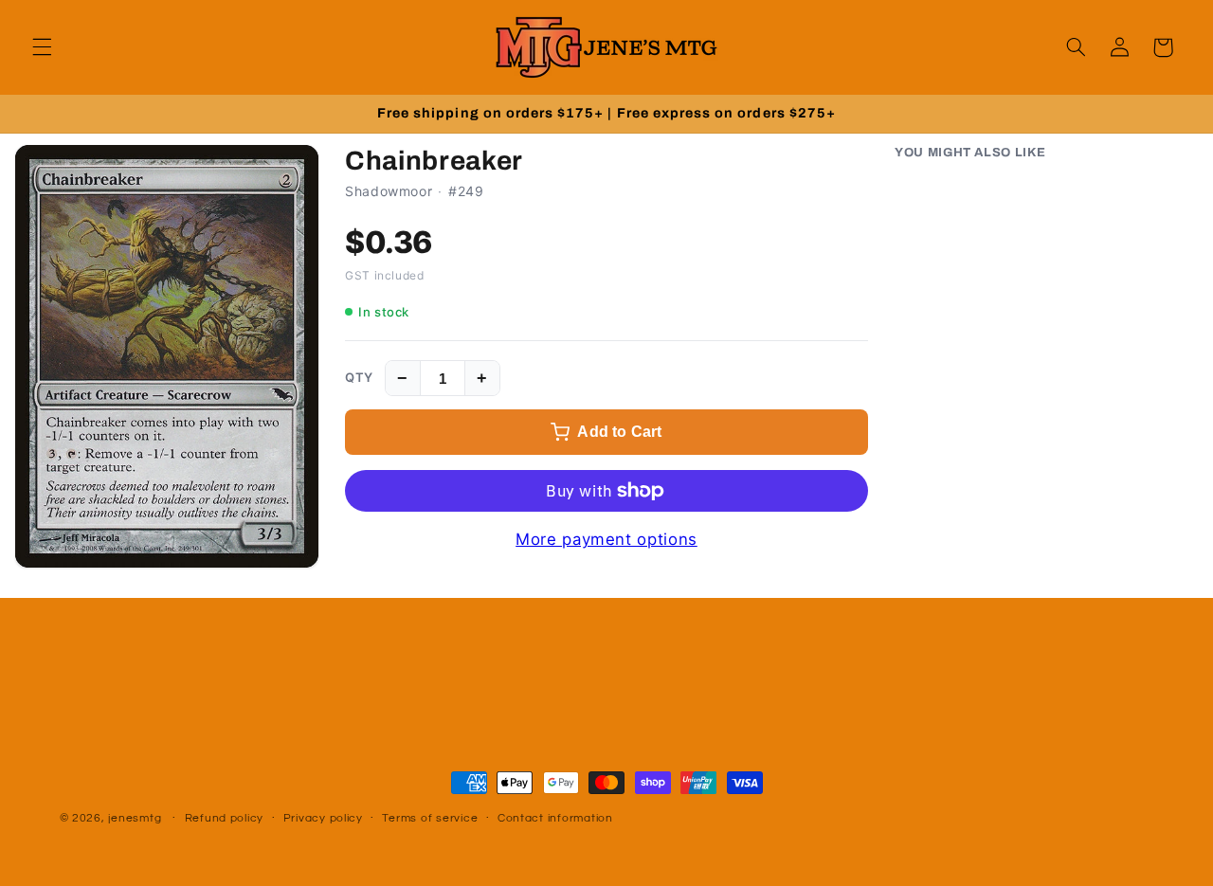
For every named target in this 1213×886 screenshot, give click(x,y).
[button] (41, 47)
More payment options (606, 539)
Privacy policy (323, 819)
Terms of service (430, 819)
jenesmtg (134, 818)
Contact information (555, 819)
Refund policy (224, 819)
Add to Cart (619, 432)
